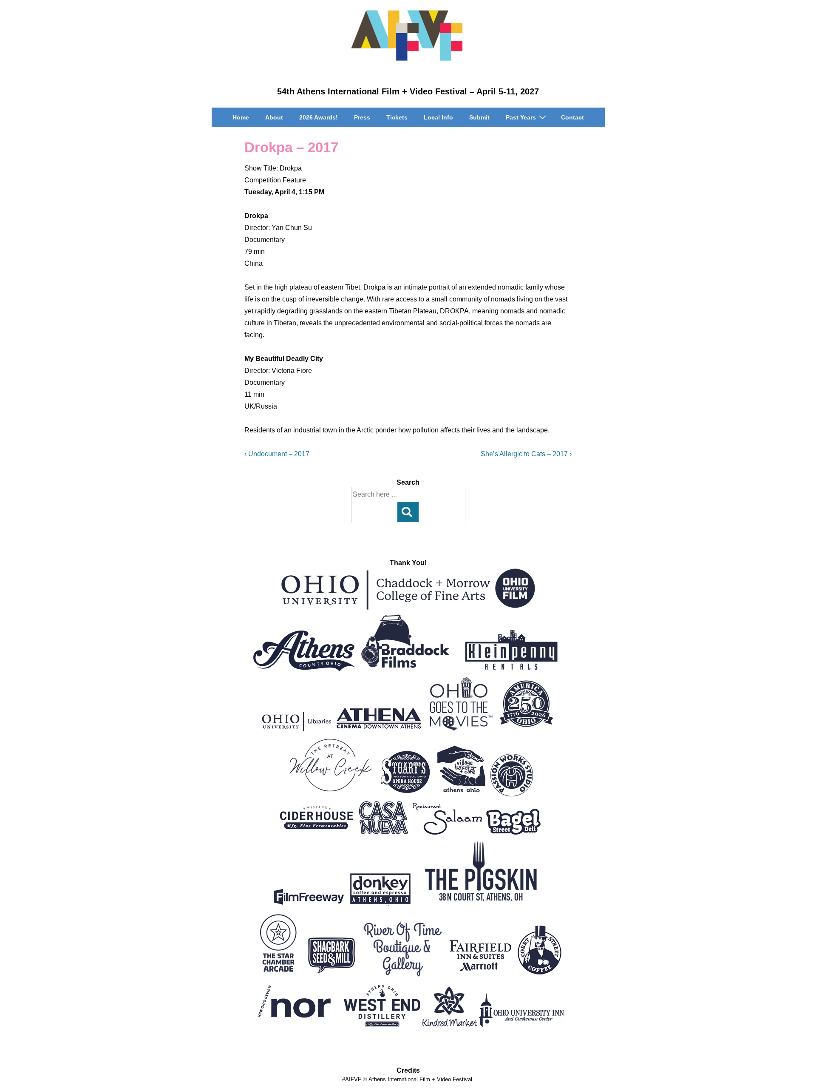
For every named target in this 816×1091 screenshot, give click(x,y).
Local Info (438, 117)
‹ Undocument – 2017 (276, 453)
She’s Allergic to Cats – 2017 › (526, 453)
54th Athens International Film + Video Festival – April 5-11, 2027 (408, 91)
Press (362, 117)
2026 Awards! (318, 117)
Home (240, 117)
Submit (479, 117)
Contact (572, 117)
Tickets (397, 117)
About (274, 117)
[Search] (408, 512)
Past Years (521, 117)
